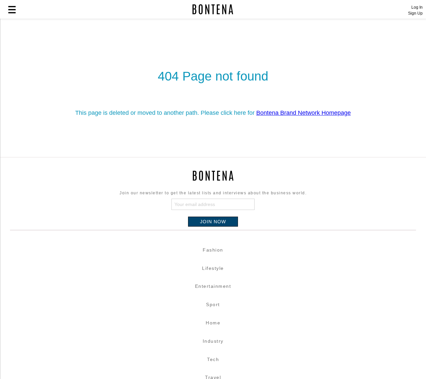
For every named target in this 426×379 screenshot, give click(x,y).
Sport (213, 304)
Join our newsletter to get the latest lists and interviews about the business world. (213, 193)
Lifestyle (213, 268)
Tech (213, 359)
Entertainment (213, 286)
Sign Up (415, 13)
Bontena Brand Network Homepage (303, 112)
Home (213, 322)
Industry (213, 341)
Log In (417, 7)
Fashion (213, 250)
